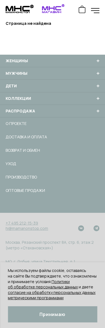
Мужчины (16, 73)
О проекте (16, 123)
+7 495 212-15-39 (22, 223)
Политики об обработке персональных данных (43, 284)
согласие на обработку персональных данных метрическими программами (51, 295)
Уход (11, 163)
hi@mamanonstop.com (27, 228)
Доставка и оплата (26, 136)
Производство (21, 177)
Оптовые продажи (25, 190)
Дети (11, 86)
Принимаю (52, 314)
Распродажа (20, 111)
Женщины (17, 61)
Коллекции (18, 98)
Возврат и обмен (23, 150)
